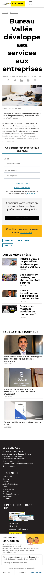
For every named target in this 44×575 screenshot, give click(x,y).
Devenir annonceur (10, 461)
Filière (4, 486)
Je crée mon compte (22, 217)
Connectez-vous (22, 184)
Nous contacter (9, 466)
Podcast (6, 491)
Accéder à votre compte (12, 451)
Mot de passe (10, 170)
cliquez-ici (31, 194)
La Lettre (6, 499)
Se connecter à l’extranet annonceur (17, 464)
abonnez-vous (26, 233)
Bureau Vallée (24, 240)
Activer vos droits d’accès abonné (16, 454)
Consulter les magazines (12, 456)
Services (8, 245)
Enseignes (8, 240)
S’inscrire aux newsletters (13, 459)
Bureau (5, 479)
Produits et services (10, 494)
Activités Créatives (10, 484)
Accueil (5, 13)
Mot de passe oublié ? (22, 188)
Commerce (14, 13)
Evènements (8, 489)
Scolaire (5, 482)
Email (6, 159)
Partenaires (7, 496)
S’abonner (18, 3)
